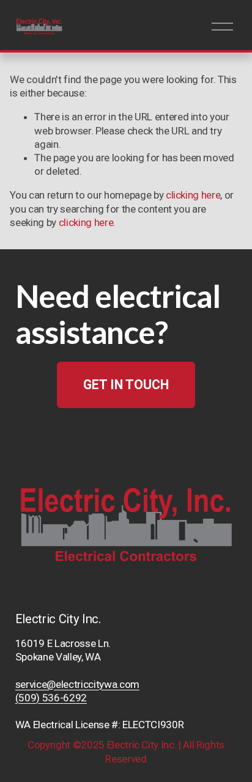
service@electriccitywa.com (77, 684)
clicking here (193, 195)
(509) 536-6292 (51, 698)
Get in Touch (126, 384)
